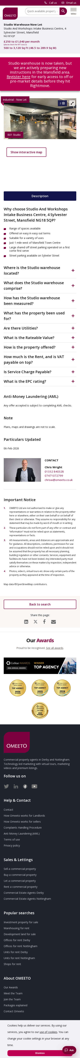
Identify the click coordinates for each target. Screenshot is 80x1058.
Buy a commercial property (20, 875)
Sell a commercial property (20, 869)
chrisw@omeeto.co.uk (59, 480)
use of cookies (48, 1032)
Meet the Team (13, 993)
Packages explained (15, 1005)
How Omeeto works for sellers (22, 821)
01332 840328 (54, 471)
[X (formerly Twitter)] (35, 621)
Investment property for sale (21, 922)
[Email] (53, 620)
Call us (53, 2)
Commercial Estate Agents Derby (24, 892)
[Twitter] (6, 785)
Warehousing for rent (16, 928)
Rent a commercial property (20, 886)
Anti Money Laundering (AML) (22, 833)
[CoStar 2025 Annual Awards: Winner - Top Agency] (40, 688)
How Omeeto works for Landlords (24, 815)
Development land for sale (20, 934)
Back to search (40, 604)
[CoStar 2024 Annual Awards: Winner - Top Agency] (62, 688)
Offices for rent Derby (17, 940)
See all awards (54, 648)
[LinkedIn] (26, 620)
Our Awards (11, 987)
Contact (8, 809)
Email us (71, 2)
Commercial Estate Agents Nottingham (27, 898)
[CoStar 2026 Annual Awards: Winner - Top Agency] (40, 666)
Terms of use (12, 839)
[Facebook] (44, 620)
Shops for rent (12, 964)
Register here (18, 76)
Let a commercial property (20, 881)
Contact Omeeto (14, 1011)
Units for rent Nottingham (19, 958)
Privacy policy (12, 845)
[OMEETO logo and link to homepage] (10, 13)
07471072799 (54, 475)
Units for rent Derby (16, 952)
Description (40, 196)
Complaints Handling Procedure (23, 827)
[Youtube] (34, 785)
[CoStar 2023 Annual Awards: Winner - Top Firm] (40, 710)
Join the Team (12, 999)
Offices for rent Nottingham (20, 946)
